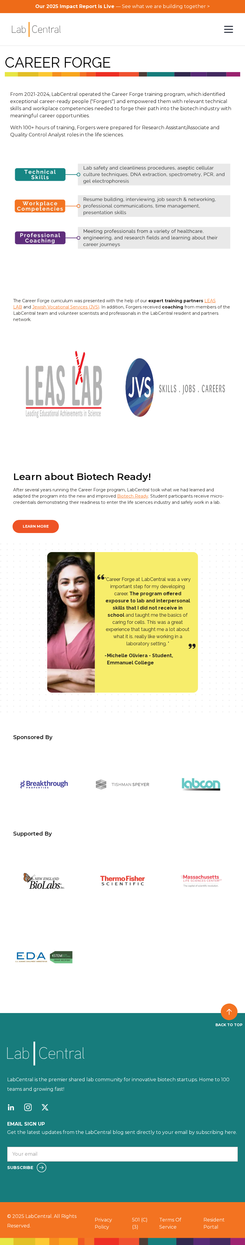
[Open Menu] (228, 29)
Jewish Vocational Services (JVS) (65, 307)
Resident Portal (214, 1223)
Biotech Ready (132, 496)
